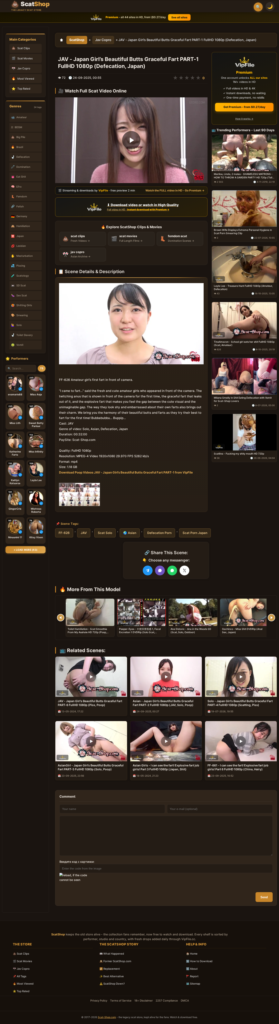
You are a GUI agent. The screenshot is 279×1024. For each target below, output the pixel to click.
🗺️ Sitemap (193, 983)
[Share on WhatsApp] (172, 570)
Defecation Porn (159, 533)
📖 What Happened (111, 953)
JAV (84, 533)
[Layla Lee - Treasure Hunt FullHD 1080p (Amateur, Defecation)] (244, 264)
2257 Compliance (167, 1000)
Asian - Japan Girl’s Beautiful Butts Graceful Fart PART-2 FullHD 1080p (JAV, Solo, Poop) (163, 703)
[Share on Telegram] (148, 570)
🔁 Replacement (109, 968)
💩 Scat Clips (21, 953)
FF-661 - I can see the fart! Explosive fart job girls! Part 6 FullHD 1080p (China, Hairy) (238, 767)
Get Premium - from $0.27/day (244, 107)
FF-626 (64, 533)
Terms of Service (121, 1000)
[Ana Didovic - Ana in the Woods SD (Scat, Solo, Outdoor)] (193, 612)
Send (264, 897)
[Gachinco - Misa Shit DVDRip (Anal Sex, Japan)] (244, 612)
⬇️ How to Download (199, 961)
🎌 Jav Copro (21, 968)
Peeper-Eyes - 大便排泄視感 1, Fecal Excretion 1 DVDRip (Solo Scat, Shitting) (140, 632)
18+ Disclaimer (143, 1000)
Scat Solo (105, 533)
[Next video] (271, 617)
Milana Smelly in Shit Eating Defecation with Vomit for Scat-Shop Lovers (243, 399)
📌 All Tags (19, 976)
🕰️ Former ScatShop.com (115, 961)
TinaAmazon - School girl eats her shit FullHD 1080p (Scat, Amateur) (244, 343)
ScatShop (76, 40)
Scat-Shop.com (107, 1017)
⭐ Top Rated (21, 991)
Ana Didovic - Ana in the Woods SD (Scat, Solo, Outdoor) (191, 630)
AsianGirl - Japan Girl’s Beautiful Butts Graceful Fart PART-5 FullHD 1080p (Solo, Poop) (91, 767)
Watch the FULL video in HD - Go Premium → (174, 190)
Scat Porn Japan (195, 533)
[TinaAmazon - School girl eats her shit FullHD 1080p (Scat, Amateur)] (244, 320)
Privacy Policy (98, 1000)
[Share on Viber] (160, 570)
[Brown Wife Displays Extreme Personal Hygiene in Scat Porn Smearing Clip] (244, 208)
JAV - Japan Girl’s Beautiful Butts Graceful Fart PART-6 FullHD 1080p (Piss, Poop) (90, 703)
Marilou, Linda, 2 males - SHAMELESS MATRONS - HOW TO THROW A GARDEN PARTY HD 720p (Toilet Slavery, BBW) (244, 175)
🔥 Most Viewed (23, 983)
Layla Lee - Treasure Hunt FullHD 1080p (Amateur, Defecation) (243, 287)
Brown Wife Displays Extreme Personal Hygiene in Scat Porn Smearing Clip (243, 231)
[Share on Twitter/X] (184, 570)
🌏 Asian (129, 533)
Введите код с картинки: (76, 861)
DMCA (185, 1000)
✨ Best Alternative (111, 976)
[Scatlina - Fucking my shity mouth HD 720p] (244, 432)
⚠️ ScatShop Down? (112, 983)
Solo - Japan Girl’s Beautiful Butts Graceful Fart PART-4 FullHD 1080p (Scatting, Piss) (240, 703)
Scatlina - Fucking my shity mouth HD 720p (239, 453)
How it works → (244, 118)
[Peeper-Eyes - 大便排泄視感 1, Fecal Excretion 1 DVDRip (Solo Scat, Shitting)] (141, 612)
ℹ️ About (192, 968)
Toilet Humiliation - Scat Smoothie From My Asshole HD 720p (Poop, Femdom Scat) (87, 632)
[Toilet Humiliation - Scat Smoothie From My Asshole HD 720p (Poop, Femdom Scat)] (90, 612)
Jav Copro (103, 40)
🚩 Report (192, 976)
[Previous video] (60, 617)
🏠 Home (192, 953)
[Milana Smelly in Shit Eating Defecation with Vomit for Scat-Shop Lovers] (244, 376)
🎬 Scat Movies (22, 961)
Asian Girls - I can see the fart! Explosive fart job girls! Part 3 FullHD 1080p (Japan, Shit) (166, 767)
